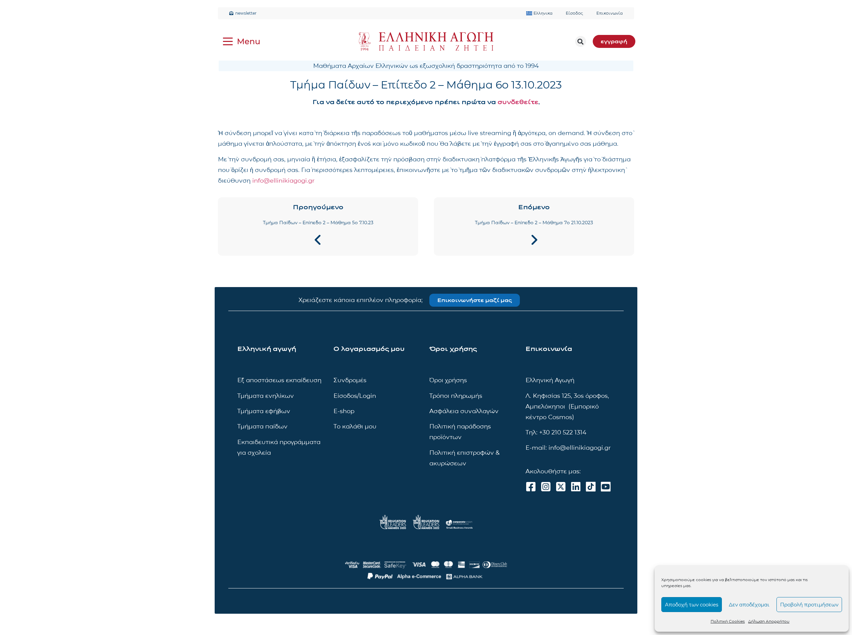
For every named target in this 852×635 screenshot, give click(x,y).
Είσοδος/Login (354, 395)
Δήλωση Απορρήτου (768, 621)
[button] (580, 41)
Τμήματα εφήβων (263, 411)
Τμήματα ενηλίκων (265, 395)
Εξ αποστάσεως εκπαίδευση (279, 380)
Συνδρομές (349, 380)
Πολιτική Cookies (728, 621)
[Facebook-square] (531, 486)
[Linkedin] (575, 486)
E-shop (343, 411)
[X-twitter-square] (560, 486)
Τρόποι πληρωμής (455, 395)
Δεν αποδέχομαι (749, 604)
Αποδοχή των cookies (691, 604)
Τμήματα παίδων (262, 426)
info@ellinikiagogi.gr (283, 180)
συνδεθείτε (518, 102)
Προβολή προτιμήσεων (809, 604)
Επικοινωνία (609, 13)
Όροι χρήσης (448, 380)
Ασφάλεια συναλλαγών (464, 411)
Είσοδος (574, 13)
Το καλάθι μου (354, 426)
